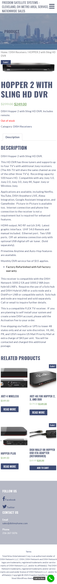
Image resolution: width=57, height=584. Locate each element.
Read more (9, 409)
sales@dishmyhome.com (15, 523)
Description (12, 137)
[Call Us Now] (50, 578)
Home (4, 52)
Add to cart (43, 467)
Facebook (10, 499)
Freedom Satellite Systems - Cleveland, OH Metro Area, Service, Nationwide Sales (25, 6)
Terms (28, 551)
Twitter (11, 507)
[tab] (12, 137)
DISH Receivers (17, 52)
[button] (53, 6)
